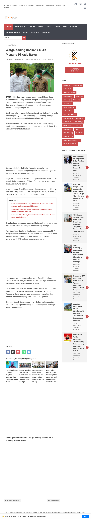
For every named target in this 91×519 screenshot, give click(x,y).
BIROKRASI (68, 96)
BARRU (67, 89)
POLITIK (79, 133)
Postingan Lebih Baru (12, 500)
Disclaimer (40, 5)
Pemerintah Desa (69, 144)
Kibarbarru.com (74, 64)
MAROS (79, 118)
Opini (65, 27)
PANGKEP (79, 129)
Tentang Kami (60, 5)
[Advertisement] (32, 148)
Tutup (85, 516)
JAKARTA (67, 103)
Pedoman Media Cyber (26, 5)
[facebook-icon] (75, 4)
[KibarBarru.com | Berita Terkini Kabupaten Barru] (12, 17)
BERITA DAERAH (69, 92)
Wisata (41, 27)
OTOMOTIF (78, 122)
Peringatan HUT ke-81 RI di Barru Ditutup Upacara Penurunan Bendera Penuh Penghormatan (79, 283)
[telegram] (29, 352)
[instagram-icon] (80, 4)
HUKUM (76, 100)
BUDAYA (79, 96)
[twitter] (13, 352)
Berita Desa (35, 32)
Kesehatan (46, 32)
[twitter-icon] (85, 4)
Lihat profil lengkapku (74, 70)
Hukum (57, 27)
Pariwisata (68, 136)
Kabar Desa (68, 111)
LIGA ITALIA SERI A (69, 114)
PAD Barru (67, 129)
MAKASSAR (68, 118)
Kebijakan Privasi (10, 5)
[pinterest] (18, 352)
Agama (25, 32)
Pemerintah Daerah (13, 32)
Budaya (49, 27)
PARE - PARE (68, 133)
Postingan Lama (53, 500)
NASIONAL (67, 122)
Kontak (6, 7)
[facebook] (8, 352)
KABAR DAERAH (69, 107)
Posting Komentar (47, 59)
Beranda (9, 27)
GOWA (66, 100)
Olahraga (73, 27)
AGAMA (66, 85)
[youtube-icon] (85, 8)
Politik (32, 27)
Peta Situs (50, 5)
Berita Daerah (20, 27)
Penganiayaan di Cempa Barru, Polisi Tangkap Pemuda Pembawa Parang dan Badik (79, 163)
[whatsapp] (24, 352)
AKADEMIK (77, 85)
